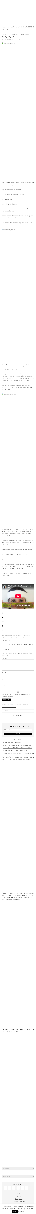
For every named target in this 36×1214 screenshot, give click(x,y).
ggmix (18, 9)
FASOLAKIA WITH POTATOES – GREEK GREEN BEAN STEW (17, 748)
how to (14, 637)
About (18, 1193)
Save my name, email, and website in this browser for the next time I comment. (17, 695)
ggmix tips (14, 635)
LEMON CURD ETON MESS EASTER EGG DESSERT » (21, 644)
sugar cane (19, 637)
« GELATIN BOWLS (6, 640)
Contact (19, 1196)
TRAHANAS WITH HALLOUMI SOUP (12, 742)
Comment (5, 658)
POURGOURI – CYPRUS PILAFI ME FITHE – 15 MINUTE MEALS (18, 753)
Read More (21, 1211)
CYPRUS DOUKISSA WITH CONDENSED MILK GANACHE (17, 745)
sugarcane (24, 637)
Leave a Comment (20, 39)
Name (4, 673)
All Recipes (9, 635)
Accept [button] (15, 1211)
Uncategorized (27, 635)
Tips (22, 635)
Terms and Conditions (19, 1201)
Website (4, 686)
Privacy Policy (18, 1199)
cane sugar (10, 637)
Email (4, 679)
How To (19, 635)
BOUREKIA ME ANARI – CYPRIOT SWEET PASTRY (15, 750)
